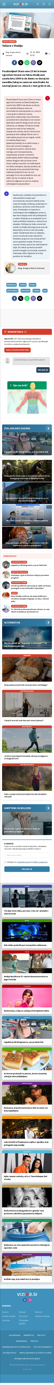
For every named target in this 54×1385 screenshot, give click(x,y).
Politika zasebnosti (43, 1347)
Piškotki (34, 1341)
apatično (25, 290)
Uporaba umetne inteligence (27, 1358)
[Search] (37, 4)
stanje (36, 290)
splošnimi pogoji (24, 862)
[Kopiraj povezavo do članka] (39, 62)
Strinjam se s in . (27, 862)
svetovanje (12, 290)
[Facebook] (49, 4)
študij (32, 285)
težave (23, 285)
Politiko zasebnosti (39, 862)
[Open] (4, 4)
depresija (11, 285)
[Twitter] (20, 62)
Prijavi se (43, 370)
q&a (45, 290)
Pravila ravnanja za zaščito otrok (35, 1353)
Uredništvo (28, 1335)
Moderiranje (21, 1341)
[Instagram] (43, 4)
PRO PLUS (41, 1335)
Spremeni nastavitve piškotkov (16, 1347)
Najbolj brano (10, 556)
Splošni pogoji (9, 1353)
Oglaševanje (14, 1335)
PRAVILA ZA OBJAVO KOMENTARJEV (17, 350)
